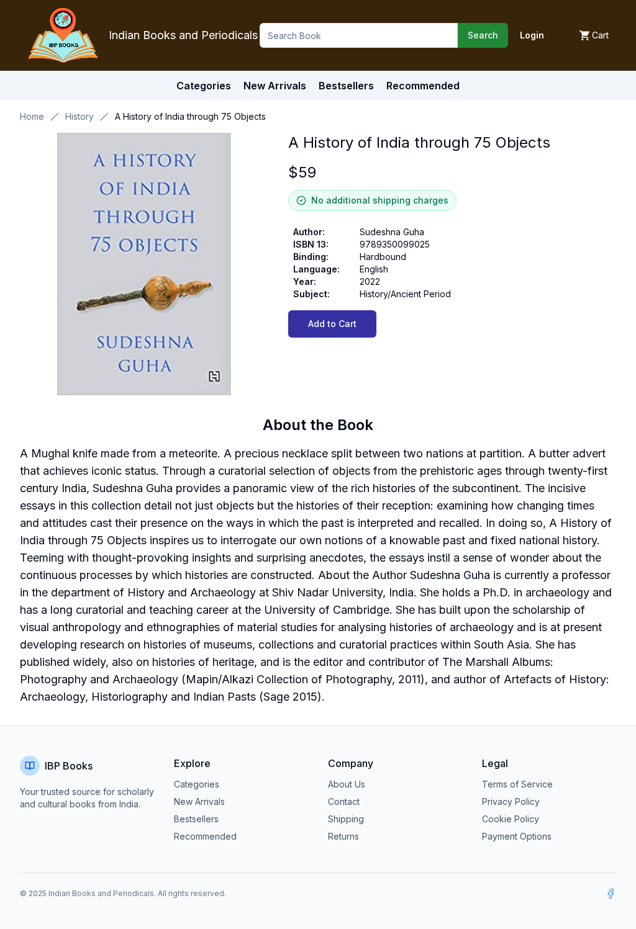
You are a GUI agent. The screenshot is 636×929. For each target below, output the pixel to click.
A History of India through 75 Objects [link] (190, 116)
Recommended (205, 836)
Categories (203, 85)
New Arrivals (199, 801)
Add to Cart (332, 323)
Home (32, 116)
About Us (346, 784)
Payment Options (517, 836)
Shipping (346, 819)
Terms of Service (517, 784)
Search (483, 35)
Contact (344, 801)
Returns (343, 836)
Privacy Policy (511, 801)
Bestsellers (196, 819)
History (79, 116)
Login (532, 35)
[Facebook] (610, 893)
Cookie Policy (510, 819)
